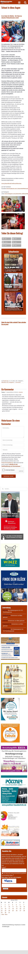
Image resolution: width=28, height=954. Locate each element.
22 (1, 910)
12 (16, 906)
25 (13, 910)
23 (5, 910)
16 (5, 908)
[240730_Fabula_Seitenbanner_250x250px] (10, 724)
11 (13, 906)
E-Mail (4, 867)
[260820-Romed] (13, 293)
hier (3, 865)
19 (16, 908)
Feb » (6, 914)
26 (16, 910)
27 (20, 910)
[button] (6, 238)
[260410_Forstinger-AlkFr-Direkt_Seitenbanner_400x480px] (14, 664)
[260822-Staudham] (13, 254)
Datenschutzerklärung (16, 873)
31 (9, 912)
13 (20, 906)
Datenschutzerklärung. (7, 462)
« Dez (2, 914)
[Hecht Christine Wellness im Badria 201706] (10, 825)
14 (24, 906)
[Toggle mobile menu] (19, 2)
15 (1, 908)
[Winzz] (10, 544)
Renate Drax (5, 380)
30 (5, 912)
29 (1, 912)
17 (9, 908)
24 (9, 910)
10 (9, 906)
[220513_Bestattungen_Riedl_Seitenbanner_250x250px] (14, 746)
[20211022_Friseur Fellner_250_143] (10, 811)
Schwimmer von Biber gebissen (16, 620)
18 (13, 908)
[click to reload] (9, 881)
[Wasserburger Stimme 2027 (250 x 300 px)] (10, 638)
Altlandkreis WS (4, 382)
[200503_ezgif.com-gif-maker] (10, 698)
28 (24, 910)
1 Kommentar (18, 382)
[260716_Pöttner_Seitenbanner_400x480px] (14, 776)
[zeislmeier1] (10, 840)
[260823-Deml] (13, 274)
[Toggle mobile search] (25, 2)
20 (20, 908)
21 (24, 908)
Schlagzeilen (11, 382)
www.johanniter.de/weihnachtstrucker (11, 183)
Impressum (18, 924)
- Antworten (20, 392)
